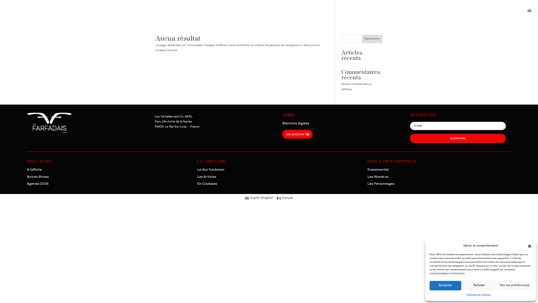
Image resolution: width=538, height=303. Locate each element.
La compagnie (439, 11)
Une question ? (296, 134)
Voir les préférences (514, 285)
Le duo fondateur (211, 170)
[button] (529, 246)
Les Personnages (380, 184)
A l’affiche (34, 170)
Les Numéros (377, 177)
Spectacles (409, 11)
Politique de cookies (479, 295)
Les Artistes (206, 177)
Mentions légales (295, 124)
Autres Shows (38, 177)
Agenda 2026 (38, 184)
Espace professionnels (479, 11)
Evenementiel (378, 170)
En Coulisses (207, 184)
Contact (515, 11)
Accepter (445, 285)
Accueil (388, 11)
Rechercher (372, 39)
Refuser (479, 285)
